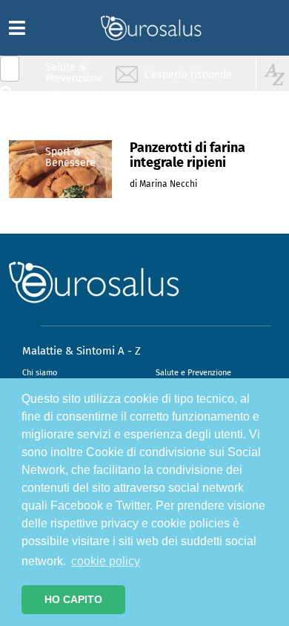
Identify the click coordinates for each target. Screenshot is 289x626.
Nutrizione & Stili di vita (74, 128)
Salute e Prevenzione (193, 373)
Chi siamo (39, 373)
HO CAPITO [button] (73, 599)
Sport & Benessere (70, 156)
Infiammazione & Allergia (78, 100)
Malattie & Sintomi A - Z (81, 351)
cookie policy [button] (105, 561)
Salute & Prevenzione (74, 72)
